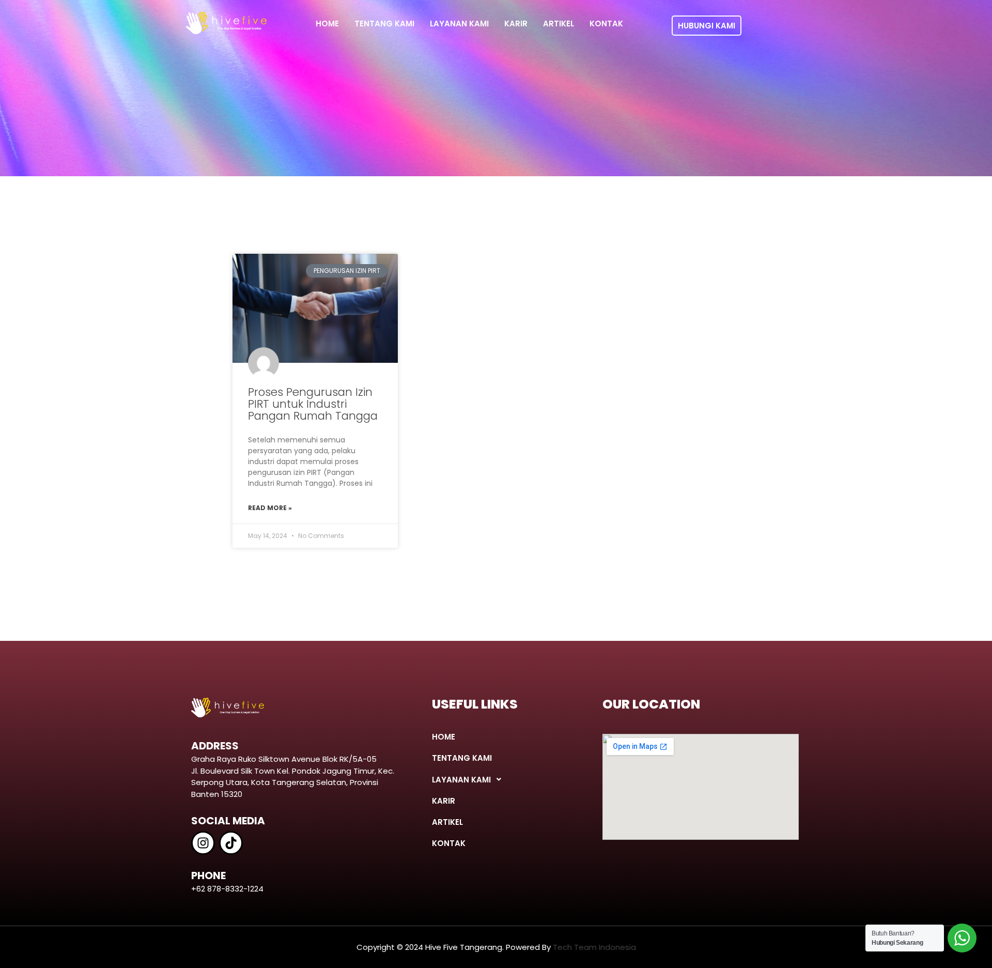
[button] (503, 779)
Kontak (606, 23)
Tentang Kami (384, 23)
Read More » (270, 507)
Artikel (558, 23)
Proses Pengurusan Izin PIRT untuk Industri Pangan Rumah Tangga (313, 404)
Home (327, 23)
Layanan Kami (459, 23)
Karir (516, 23)
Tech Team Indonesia (594, 947)
